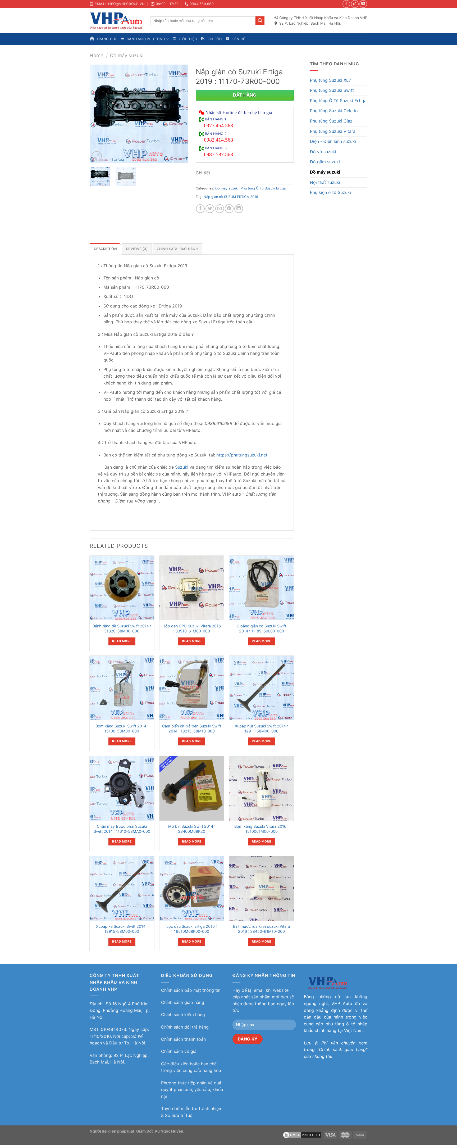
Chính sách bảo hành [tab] (177, 249)
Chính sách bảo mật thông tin (190, 990)
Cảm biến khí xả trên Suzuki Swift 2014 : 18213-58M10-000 (191, 728)
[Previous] (98, 114)
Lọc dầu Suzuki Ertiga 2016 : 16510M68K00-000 (191, 929)
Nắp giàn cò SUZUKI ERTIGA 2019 (231, 197)
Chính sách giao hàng (182, 1002)
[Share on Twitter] (209, 208)
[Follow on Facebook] (346, 4)
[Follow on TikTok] (355, 4)
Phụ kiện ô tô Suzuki (330, 192)
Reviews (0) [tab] (137, 249)
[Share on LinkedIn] (238, 208)
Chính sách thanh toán (183, 1039)
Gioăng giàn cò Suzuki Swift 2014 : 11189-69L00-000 (261, 628)
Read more (121, 641)
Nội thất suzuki (325, 182)
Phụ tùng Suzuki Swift (332, 90)
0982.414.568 (218, 140)
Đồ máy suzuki (126, 55)
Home (96, 55)
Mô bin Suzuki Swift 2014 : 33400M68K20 (191, 829)
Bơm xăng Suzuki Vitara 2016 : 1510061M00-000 (261, 829)
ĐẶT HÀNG (244, 95)
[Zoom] (97, 156)
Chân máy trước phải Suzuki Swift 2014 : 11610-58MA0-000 (122, 829)
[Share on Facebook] (200, 208)
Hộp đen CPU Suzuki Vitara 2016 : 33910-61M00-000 (191, 628)
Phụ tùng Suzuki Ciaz (331, 121)
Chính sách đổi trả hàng (185, 1027)
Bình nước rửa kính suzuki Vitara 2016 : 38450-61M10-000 (261, 929)
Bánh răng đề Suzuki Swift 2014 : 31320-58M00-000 (122, 628)
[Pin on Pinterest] (229, 208)
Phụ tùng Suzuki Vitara (332, 131)
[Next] (179, 114)
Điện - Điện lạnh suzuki (333, 141)
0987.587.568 (218, 154)
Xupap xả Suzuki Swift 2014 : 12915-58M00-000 (122, 929)
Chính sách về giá (178, 1051)
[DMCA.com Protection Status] (302, 1134)
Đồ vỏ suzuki (323, 151)
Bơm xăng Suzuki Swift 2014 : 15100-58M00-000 (121, 728)
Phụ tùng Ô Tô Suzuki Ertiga (338, 100)
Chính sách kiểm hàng (183, 1014)
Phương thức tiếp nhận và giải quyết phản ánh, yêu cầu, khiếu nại (192, 1089)
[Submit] (259, 20)
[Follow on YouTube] (363, 4)
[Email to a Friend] (219, 208)
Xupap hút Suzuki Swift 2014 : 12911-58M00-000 (261, 728)
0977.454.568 (218, 125)
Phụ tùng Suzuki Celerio (334, 110)
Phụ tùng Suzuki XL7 (330, 80)
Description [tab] (105, 249)
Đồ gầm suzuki (325, 161)
